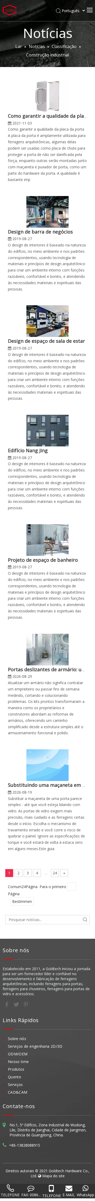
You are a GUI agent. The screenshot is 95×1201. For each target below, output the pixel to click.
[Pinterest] (26, 1004)
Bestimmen (22, 901)
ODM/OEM (17, 1053)
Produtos (16, 1069)
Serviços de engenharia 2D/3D (35, 1046)
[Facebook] (7, 1004)
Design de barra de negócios (40, 231)
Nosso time (18, 1061)
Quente (14, 1076)
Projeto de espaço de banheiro (43, 560)
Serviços (15, 1084)
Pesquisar (84, 919)
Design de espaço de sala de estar (46, 341)
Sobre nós (17, 1038)
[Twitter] (17, 1004)
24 (55, 872)
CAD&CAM (17, 1092)
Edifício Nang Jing (28, 450)
